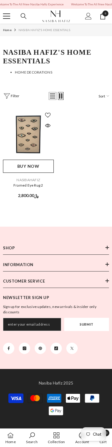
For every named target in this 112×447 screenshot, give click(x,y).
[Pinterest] (40, 348)
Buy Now (28, 166)
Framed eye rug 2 (28, 185)
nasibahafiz (28, 180)
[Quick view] (47, 125)
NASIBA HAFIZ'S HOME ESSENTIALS (44, 30)
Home (7, 30)
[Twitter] (72, 348)
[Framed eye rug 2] (28, 134)
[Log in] (88, 16)
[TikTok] (56, 348)
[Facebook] (8, 348)
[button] (52, 96)
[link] (31, 438)
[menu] (6, 16)
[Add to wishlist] (47, 115)
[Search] (23, 16)
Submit (86, 324)
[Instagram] (24, 348)
